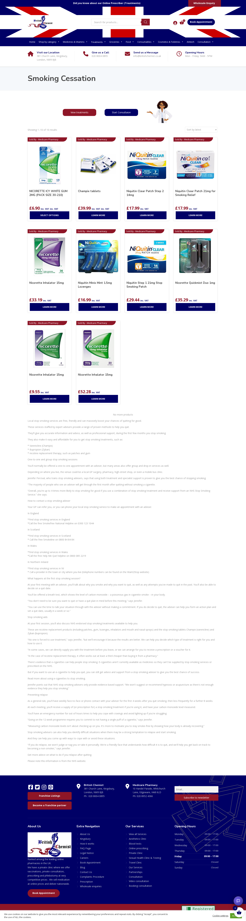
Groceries (114, 41)
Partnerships (135, 872)
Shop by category (47, 41)
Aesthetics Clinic (137, 838)
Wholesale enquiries (91, 886)
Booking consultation (140, 885)
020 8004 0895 (97, 796)
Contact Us (86, 872)
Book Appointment (201, 21)
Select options (49, 215)
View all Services (137, 834)
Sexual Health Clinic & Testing (145, 857)
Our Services (135, 867)
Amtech (190, 41)
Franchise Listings (49, 795)
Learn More (98, 215)
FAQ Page (85, 848)
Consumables (144, 41)
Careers (84, 857)
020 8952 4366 (145, 796)
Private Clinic (136, 853)
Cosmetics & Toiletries (169, 41)
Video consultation (139, 881)
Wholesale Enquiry (204, 3)
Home (32, 41)
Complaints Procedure (92, 876)
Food (128, 41)
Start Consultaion (121, 112)
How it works (87, 843)
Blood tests (135, 843)
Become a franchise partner (49, 805)
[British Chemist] (40, 21)
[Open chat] (238, 901)
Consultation (204, 41)
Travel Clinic (135, 862)
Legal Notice (87, 853)
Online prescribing (138, 848)
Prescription (86, 881)
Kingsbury (85, 838)
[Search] (145, 22)
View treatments (79, 112)
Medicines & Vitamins (74, 41)
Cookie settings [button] (220, 915)
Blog (82, 867)
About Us (85, 834)
